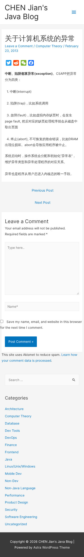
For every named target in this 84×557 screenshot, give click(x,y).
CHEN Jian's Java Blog (26, 12)
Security (11, 509)
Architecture (14, 409)
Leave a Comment (19, 46)
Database (12, 423)
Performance (14, 495)
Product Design (16, 502)
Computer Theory (49, 46)
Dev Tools (12, 430)
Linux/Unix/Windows (20, 466)
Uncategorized (16, 524)
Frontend (11, 452)
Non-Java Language (20, 488)
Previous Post (42, 190)
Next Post (42, 202)
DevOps (11, 437)
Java (8, 459)
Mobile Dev (13, 473)
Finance (11, 445)
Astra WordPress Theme (51, 547)
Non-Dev (11, 481)
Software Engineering (21, 517)
